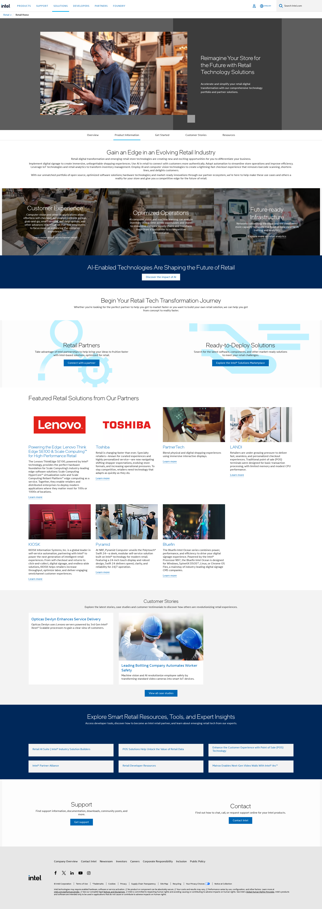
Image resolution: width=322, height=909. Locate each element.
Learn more (35, 497)
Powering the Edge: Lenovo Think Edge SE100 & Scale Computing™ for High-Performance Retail (58, 451)
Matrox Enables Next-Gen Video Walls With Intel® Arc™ (245, 765)
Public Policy (197, 861)
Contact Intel (88, 861)
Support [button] (42, 5)
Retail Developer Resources (139, 765)
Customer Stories (195, 135)
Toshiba (103, 446)
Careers (135, 861)
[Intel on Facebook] (55, 874)
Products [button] (24, 5)
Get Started (162, 135)
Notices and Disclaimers (114, 892)
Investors (121, 861)
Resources (229, 135)
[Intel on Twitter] (64, 874)
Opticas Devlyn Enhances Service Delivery (66, 619)
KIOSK (34, 544)
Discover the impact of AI (161, 277)
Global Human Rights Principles (260, 892)
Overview (93, 135)
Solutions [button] (60, 5)
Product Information (127, 135)
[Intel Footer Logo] (35, 877)
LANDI (236, 446)
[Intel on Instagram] (89, 874)
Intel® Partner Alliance (46, 765)
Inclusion (181, 861)
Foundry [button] (119, 5)
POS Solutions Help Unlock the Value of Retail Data (153, 749)
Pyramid (103, 544)
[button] (161, 488)
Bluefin (169, 544)
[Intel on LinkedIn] (72, 874)
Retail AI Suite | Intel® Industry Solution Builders (61, 749)
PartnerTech (173, 446)
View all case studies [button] (161, 693)
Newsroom (106, 861)
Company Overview (66, 861)
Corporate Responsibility (158, 861)
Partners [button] (101, 5)
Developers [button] (81, 5)
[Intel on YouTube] (80, 874)
